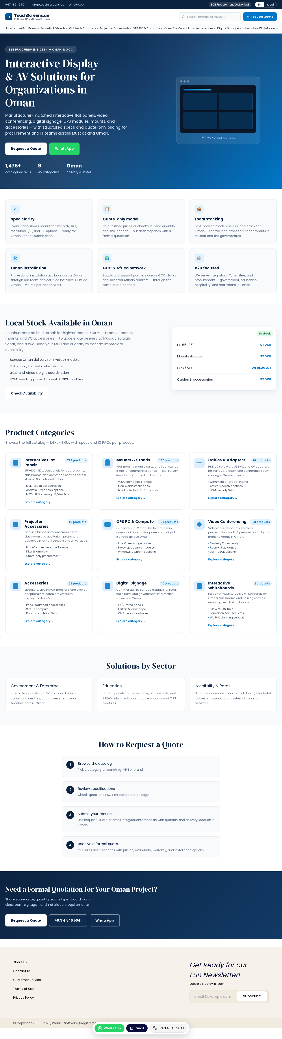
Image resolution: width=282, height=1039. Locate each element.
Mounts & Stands (53, 28)
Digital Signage (228, 28)
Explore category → (39, 502)
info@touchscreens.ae (48, 4)
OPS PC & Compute (146, 28)
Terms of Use (23, 988)
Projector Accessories (115, 28)
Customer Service (27, 980)
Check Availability (27, 393)
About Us (20, 962)
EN (259, 4)
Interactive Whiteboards (260, 28)
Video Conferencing (178, 28)
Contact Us (22, 971)
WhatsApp (76, 4)
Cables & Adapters (82, 28)
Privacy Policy (23, 997)
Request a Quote (26, 148)
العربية (270, 4)
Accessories (204, 28)
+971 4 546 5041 (16, 4)
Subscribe (252, 996)
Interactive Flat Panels (22, 28)
